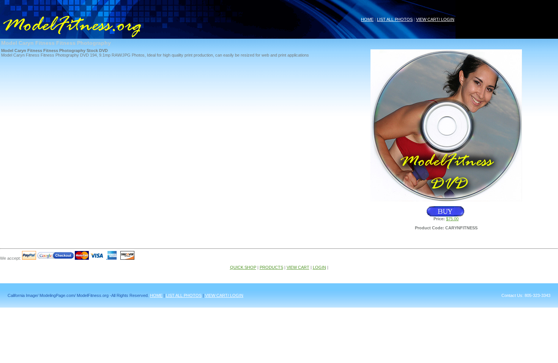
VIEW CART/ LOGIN (435, 19)
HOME (367, 19)
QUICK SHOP (243, 267)
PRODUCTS (271, 267)
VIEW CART (298, 267)
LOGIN (319, 267)
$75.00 (452, 218)
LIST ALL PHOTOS (395, 19)
